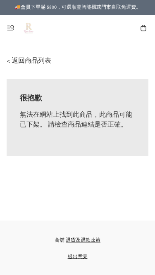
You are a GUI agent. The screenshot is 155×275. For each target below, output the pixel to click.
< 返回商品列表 (29, 60)
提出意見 (78, 257)
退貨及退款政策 (83, 240)
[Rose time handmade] (29, 28)
